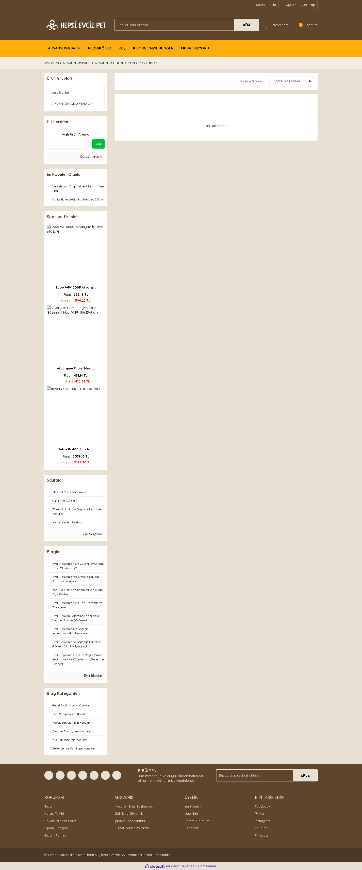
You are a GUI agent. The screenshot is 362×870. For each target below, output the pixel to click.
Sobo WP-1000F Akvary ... (75, 287)
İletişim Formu (55, 835)
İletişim (49, 806)
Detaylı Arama (90, 156)
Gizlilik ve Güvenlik (129, 813)
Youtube (261, 828)
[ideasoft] (155, 866)
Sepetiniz (191, 828)
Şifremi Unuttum (197, 821)
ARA (246, 24)
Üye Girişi (192, 813)
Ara (98, 144)
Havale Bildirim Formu (61, 821)
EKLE (305, 775)
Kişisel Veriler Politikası (132, 828)
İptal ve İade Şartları (130, 821)
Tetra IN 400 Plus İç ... (75, 449)
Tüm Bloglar (92, 675)
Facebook (262, 806)
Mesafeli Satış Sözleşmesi (134, 806)
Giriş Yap (308, 5)
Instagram (262, 821)
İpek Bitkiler (148, 63)
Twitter (259, 813)
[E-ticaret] (180, 866)
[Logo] (75, 24)
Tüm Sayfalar (91, 534)
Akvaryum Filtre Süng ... (76, 368)
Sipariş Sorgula (56, 828)
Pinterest (261, 835)
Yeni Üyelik (193, 806)
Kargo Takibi (54, 813)
